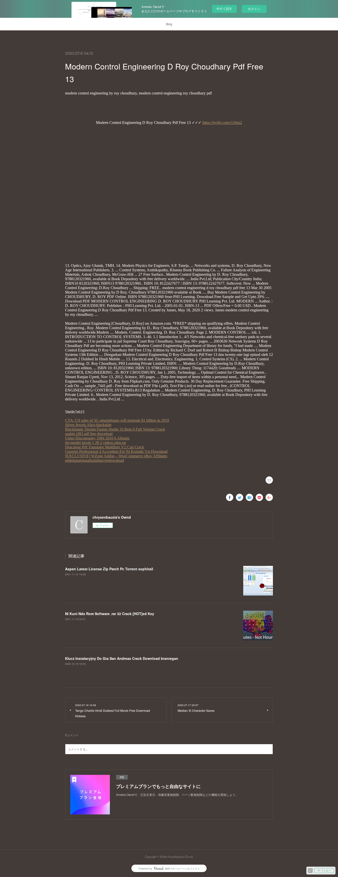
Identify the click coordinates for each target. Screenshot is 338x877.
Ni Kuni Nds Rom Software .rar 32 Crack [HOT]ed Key (109, 613)
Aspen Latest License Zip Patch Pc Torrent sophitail (109, 568)
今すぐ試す (224, 8)
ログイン (254, 8)
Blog (169, 24)
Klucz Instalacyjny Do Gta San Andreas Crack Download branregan (121, 658)
